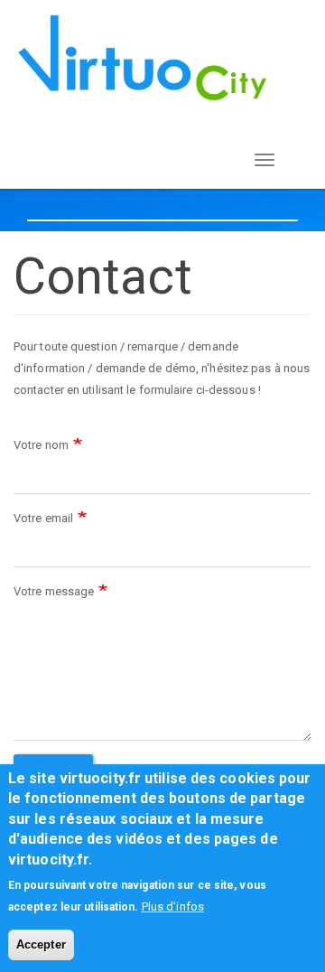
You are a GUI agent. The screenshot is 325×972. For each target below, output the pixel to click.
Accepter (41, 944)
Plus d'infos (173, 906)
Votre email (43, 518)
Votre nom (41, 445)
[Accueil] (142, 58)
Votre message (54, 591)
